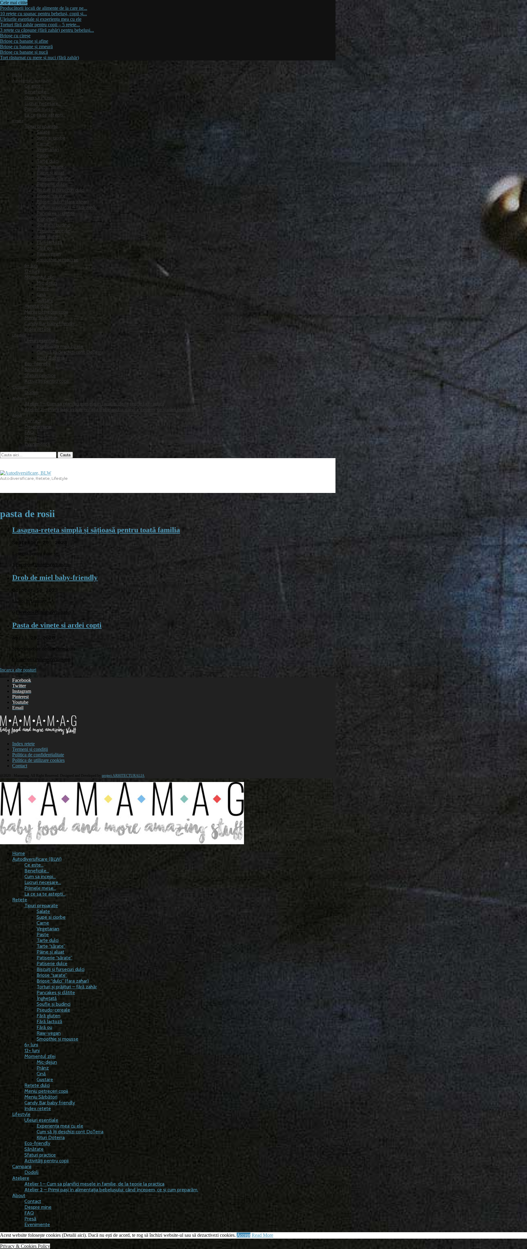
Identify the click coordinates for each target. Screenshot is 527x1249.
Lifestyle (19, 335)
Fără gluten (48, 236)
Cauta (65, 455)
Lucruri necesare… (42, 103)
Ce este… (34, 86)
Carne (43, 144)
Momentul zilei (40, 277)
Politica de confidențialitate (38, 754)
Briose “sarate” (52, 196)
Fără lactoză (49, 242)
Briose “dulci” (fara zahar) (63, 202)
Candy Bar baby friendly (49, 323)
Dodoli (31, 392)
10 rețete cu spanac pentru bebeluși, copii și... (43, 13)
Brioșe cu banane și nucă (24, 52)
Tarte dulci (48, 161)
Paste (43, 155)
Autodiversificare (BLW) (37, 859)
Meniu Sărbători (40, 317)
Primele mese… (40, 109)
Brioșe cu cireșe (15, 35)
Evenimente (37, 444)
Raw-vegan (49, 254)
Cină (41, 294)
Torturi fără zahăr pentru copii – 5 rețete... (40, 24)
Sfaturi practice (40, 375)
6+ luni (31, 265)
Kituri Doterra (51, 358)
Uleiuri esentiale (41, 340)
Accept (243, 1235)
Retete (17, 120)
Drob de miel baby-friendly (55, 577)
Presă (30, 438)
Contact (32, 421)
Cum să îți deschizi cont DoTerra (70, 352)
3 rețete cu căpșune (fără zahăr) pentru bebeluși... (47, 30)
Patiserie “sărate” (54, 178)
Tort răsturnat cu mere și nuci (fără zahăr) (39, 57)
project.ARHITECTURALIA (123, 775)
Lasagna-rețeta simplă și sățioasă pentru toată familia (96, 530)
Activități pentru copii (46, 381)
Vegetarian (48, 149)
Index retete (37, 329)
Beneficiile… (36, 92)
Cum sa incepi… (40, 97)
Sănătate (34, 369)
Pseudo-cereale (53, 231)
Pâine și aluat (50, 173)
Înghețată (47, 219)
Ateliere (18, 398)
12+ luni (32, 271)
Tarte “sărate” (51, 167)
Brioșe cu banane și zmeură (26, 46)
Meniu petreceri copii (46, 312)
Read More (262, 1235)
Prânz (43, 288)
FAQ (29, 432)
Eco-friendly (37, 364)
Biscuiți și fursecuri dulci (60, 190)
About (17, 415)
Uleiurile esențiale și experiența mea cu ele (40, 19)
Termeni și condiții (30, 749)
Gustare (45, 300)
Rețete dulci (37, 306)
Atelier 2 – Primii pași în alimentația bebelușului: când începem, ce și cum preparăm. (111, 409)
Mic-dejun (47, 283)
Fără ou (44, 248)
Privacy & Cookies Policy (25, 1246)
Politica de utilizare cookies (38, 760)
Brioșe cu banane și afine (24, 41)
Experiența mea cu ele (60, 346)
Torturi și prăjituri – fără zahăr (67, 207)
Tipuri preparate (41, 126)
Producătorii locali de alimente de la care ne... (43, 8)
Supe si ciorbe (51, 138)
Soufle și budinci (53, 225)
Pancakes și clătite (56, 213)
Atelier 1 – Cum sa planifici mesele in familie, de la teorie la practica (94, 404)
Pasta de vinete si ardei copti (57, 625)
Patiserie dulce (52, 184)
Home (17, 75)
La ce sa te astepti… (45, 115)
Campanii (20, 387)
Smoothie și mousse (57, 259)
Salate (43, 132)
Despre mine (38, 426)
